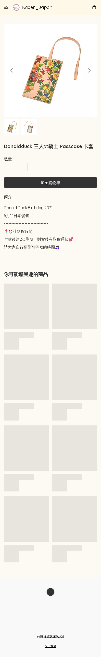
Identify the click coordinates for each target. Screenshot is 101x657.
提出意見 (50, 646)
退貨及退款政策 (54, 636)
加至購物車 (50, 182)
